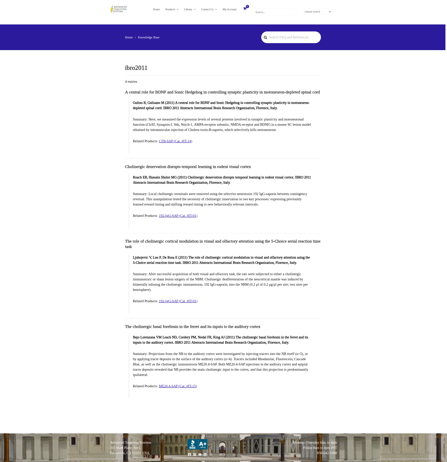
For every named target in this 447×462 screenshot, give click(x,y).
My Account (229, 9)
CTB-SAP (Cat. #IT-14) (175, 141)
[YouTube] (199, 454)
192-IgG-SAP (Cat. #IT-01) (178, 216)
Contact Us (207, 9)
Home (156, 9)
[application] (176, 9)
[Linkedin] (205, 454)
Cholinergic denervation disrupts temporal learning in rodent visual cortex (188, 166)
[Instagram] (194, 454)
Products (170, 9)
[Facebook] (189, 454)
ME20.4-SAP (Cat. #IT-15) (178, 386)
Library (188, 9)
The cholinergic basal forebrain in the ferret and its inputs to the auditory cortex (192, 326)
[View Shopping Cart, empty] (245, 9)
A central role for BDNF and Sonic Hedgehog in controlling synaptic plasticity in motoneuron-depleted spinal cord (222, 92)
